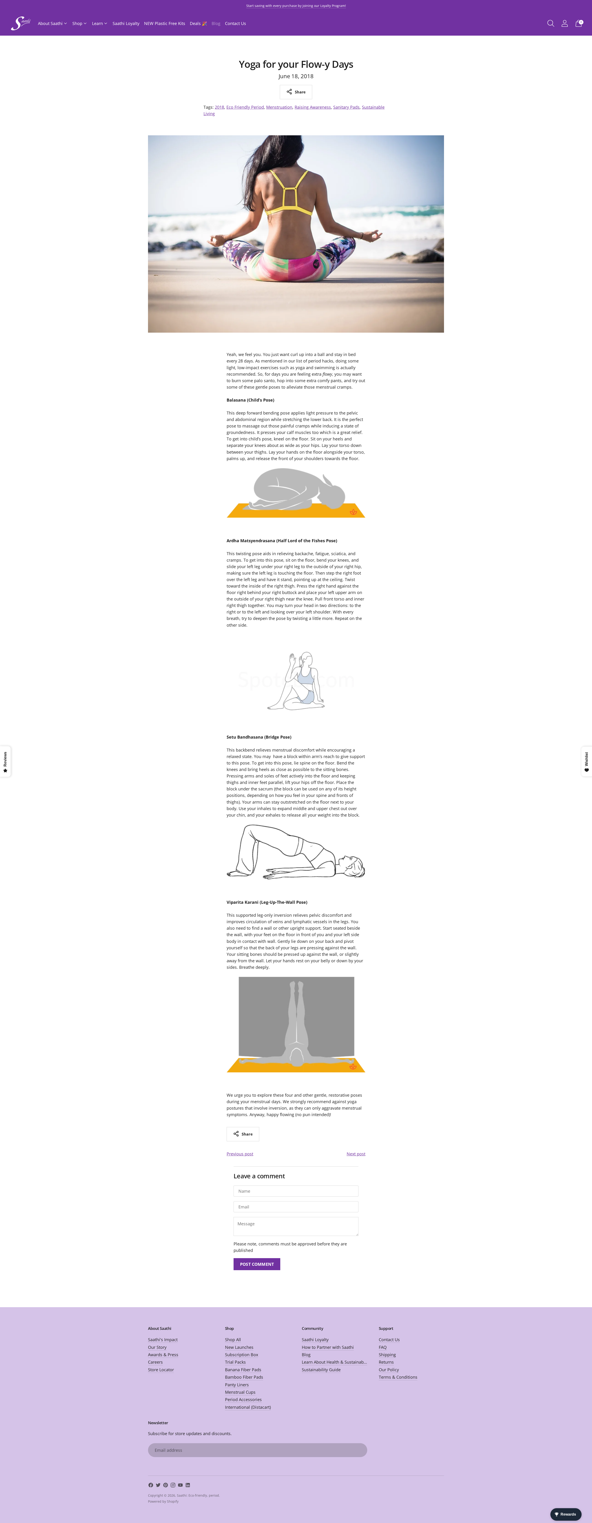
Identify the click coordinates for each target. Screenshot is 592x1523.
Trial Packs (235, 1362)
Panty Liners (237, 1384)
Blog (216, 23)
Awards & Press (163, 1354)
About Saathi (50, 23)
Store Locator (161, 1369)
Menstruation (279, 107)
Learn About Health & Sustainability (336, 1362)
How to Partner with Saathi (328, 1347)
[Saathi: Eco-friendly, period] (20, 23)
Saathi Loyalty (126, 23)
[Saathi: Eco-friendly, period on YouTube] (180, 1485)
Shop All (233, 1339)
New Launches (239, 1347)
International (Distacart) (248, 1407)
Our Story (157, 1347)
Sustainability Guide (321, 1369)
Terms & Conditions (398, 1377)
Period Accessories (243, 1399)
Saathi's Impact (163, 1339)
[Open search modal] (550, 23)
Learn (97, 23)
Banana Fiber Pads (243, 1369)
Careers (155, 1362)
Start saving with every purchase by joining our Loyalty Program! (296, 5)
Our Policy (389, 1369)
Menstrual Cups (240, 1392)
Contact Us (235, 23)
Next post (356, 1154)
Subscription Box (241, 1354)
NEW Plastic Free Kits (164, 23)
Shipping (387, 1354)
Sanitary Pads (346, 107)
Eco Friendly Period (245, 107)
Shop (77, 23)
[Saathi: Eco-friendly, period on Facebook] (151, 1485)
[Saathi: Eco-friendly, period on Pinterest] (165, 1485)
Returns (386, 1362)
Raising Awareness (313, 107)
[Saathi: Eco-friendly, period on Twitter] (158, 1485)
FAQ (383, 1347)
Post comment (257, 1264)
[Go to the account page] (564, 23)
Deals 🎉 (198, 23)
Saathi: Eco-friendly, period (198, 1495)
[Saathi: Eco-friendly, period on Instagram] (173, 1485)
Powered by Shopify (163, 1501)
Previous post (240, 1154)
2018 (219, 107)
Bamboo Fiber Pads (244, 1377)
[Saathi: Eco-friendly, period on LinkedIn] (188, 1485)
